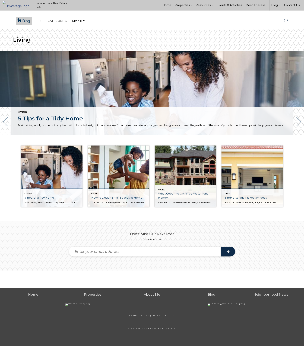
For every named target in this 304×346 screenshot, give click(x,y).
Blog (276, 7)
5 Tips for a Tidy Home (50, 118)
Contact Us (292, 5)
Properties (184, 7)
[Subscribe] (228, 251)
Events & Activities (229, 5)
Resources (205, 7)
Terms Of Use (139, 316)
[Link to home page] (18, 5)
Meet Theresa (257, 7)
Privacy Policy (164, 316)
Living (22, 112)
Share (298, 145)
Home (167, 5)
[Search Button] (286, 20)
